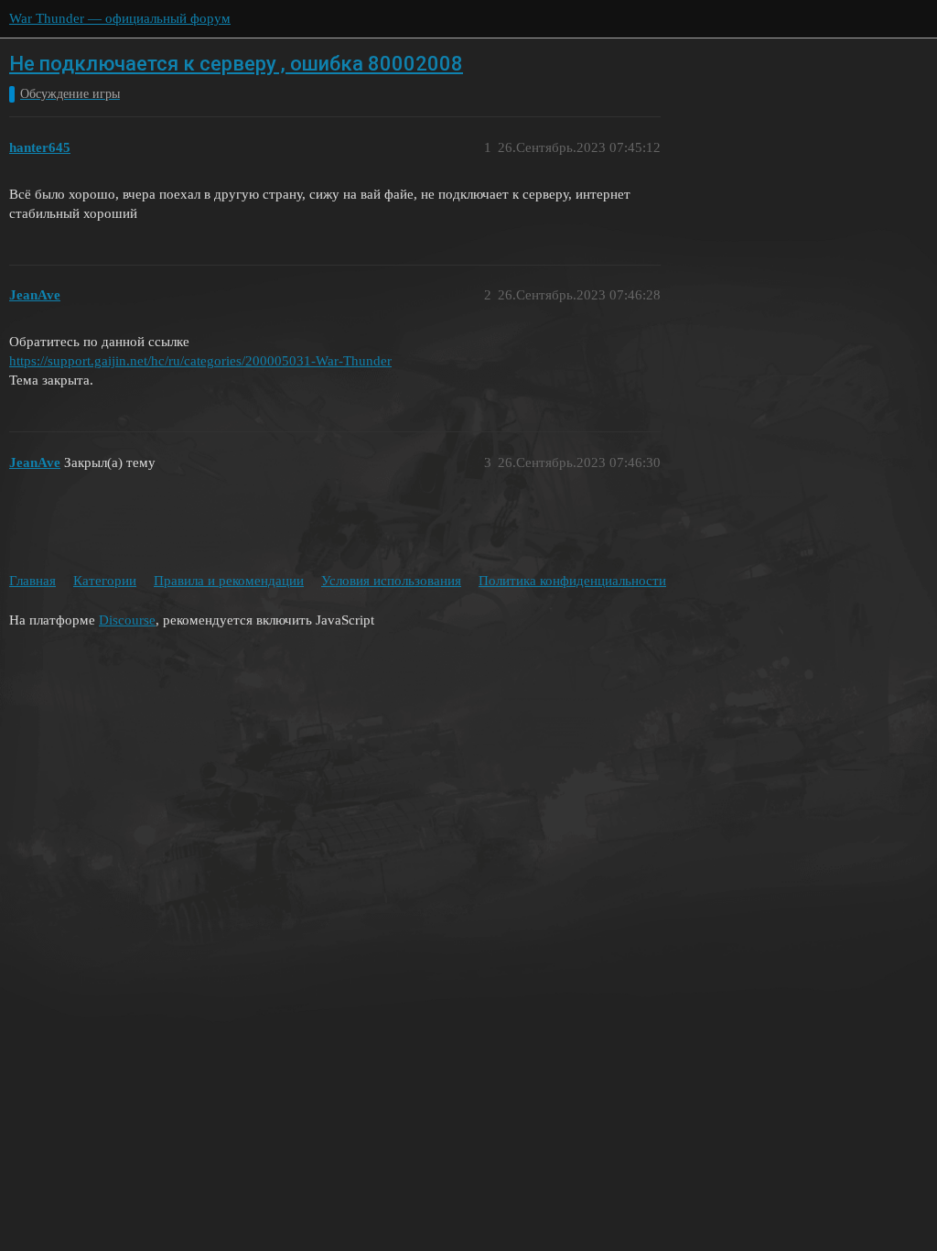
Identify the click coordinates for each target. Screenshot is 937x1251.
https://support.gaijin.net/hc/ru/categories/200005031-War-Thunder (200, 361)
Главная (32, 580)
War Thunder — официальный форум (120, 18)
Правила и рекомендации (229, 580)
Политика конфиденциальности (572, 580)
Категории (104, 580)
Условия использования (391, 580)
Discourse (127, 620)
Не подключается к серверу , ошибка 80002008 (236, 63)
